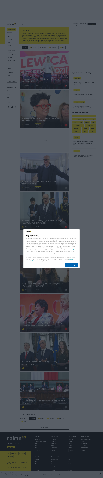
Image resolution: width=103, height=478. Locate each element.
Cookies (34, 260)
